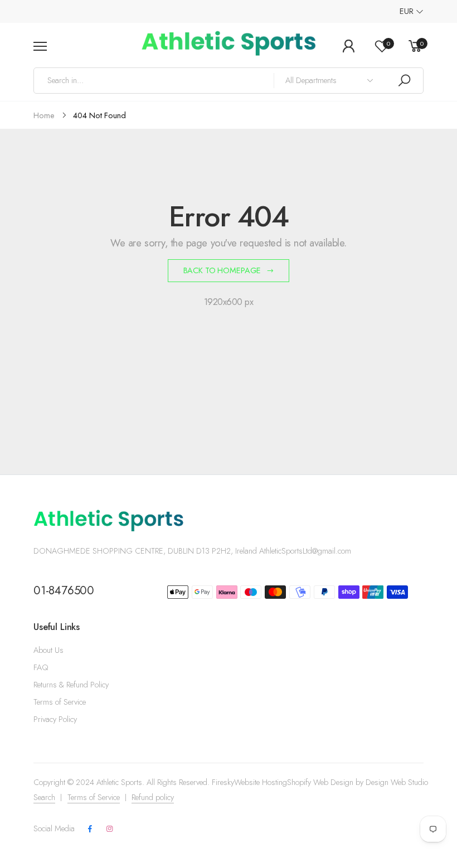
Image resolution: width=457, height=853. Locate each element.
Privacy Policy (55, 719)
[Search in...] (404, 80)
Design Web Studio (397, 782)
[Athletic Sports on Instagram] (109, 829)
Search (44, 797)
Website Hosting (260, 782)
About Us (48, 650)
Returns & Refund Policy (71, 684)
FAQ (40, 667)
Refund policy (153, 797)
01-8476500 (63, 590)
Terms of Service (59, 701)
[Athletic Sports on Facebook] (90, 829)
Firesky (223, 782)
